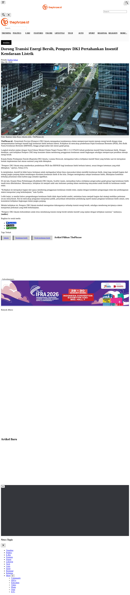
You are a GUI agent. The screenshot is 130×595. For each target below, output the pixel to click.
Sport (92, 33)
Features (38, 33)
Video (13, 585)
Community (16, 578)
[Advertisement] (65, 259)
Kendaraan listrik (21, 238)
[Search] (3, 15)
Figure (49, 33)
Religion (113, 33)
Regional (102, 33)
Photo (13, 587)
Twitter (11, 225)
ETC (13, 592)
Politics (17, 33)
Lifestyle (60, 33)
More (8, 575)
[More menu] (3, 2)
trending (6, 42)
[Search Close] (8, 15)
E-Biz (27, 33)
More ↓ (123, 33)
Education (15, 583)
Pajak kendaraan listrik (42, 238)
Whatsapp (12, 228)
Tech (70, 33)
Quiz (13, 589)
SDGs (13, 580)
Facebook (12, 223)
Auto (81, 33)
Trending (6, 33)
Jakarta (6, 238)
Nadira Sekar (12, 60)
